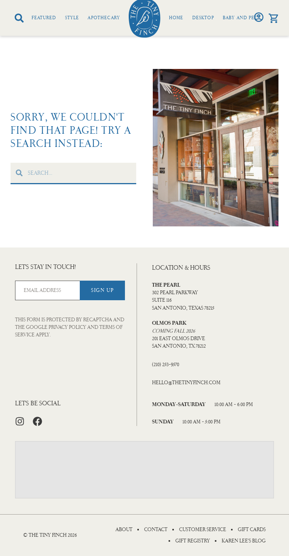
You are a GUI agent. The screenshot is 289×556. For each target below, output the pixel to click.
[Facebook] (37, 421)
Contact (155, 529)
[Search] (19, 18)
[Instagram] (19, 421)
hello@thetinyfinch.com (186, 382)
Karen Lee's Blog (244, 541)
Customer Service (202, 529)
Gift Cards (252, 529)
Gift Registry (192, 541)
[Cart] (273, 18)
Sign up (102, 290)
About (124, 529)
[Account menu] (258, 17)
